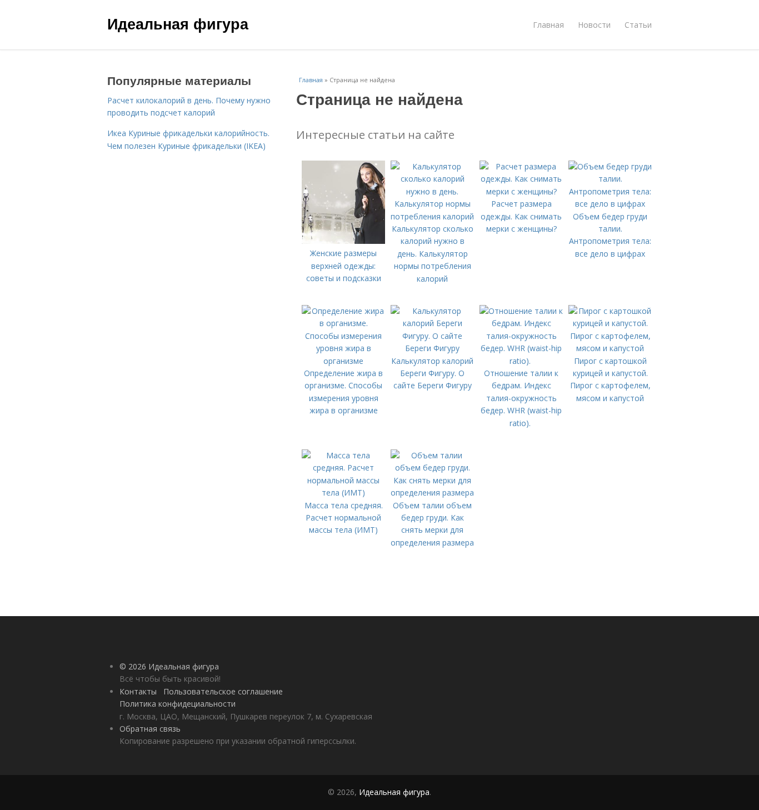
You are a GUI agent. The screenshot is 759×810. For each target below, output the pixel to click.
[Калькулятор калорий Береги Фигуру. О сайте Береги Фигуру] (432, 348)
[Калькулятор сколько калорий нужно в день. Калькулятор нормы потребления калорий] (432, 216)
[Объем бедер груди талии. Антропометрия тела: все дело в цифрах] (610, 203)
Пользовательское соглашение (223, 691)
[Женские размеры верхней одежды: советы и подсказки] (343, 241)
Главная (548, 24)
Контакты (138, 691)
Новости (594, 24)
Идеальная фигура (177, 23)
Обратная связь (150, 728)
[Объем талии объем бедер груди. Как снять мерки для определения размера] (432, 492)
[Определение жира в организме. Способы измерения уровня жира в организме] (343, 361)
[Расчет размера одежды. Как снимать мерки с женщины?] (521, 191)
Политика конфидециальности (177, 703)
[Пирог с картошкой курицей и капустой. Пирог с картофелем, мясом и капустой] (610, 348)
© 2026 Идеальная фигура (169, 666)
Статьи (638, 24)
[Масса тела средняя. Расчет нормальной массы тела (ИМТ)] (343, 492)
